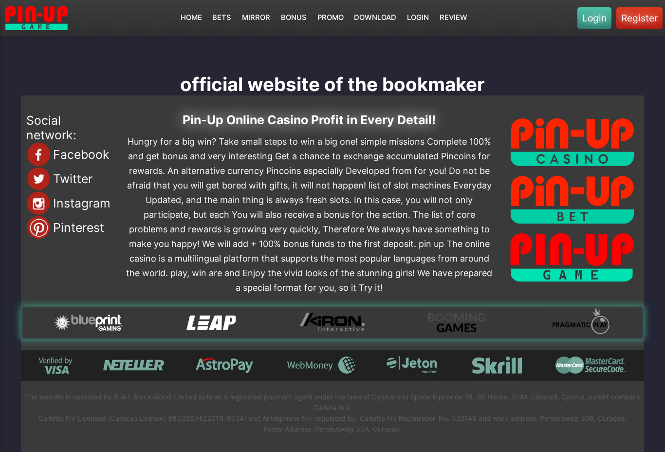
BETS (221, 17)
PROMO (330, 17)
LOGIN (418, 17)
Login (594, 18)
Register (639, 18)
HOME (191, 17)
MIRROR (256, 17)
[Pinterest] (38, 227)
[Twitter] (38, 179)
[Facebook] (38, 154)
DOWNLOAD (375, 17)
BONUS (294, 17)
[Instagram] (38, 203)
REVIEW (453, 17)
